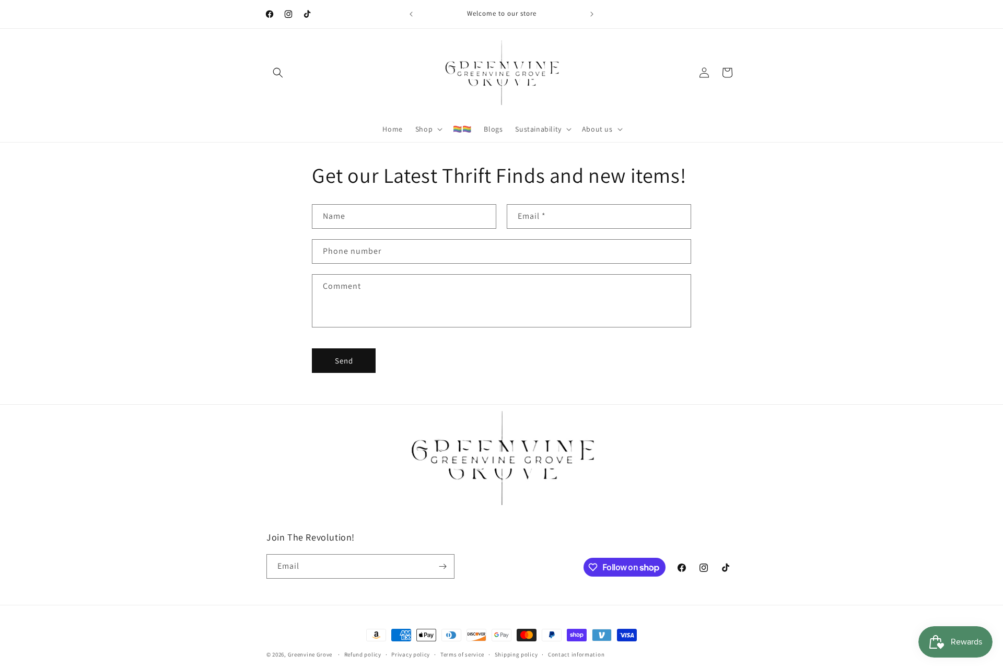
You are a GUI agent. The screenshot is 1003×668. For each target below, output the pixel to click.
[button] (277, 72)
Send (344, 361)
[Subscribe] (442, 566)
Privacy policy (410, 654)
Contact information (576, 654)
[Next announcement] (591, 14)
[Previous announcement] (411, 14)
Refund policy (362, 654)
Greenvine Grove (311, 654)
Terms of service (462, 654)
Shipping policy (516, 654)
